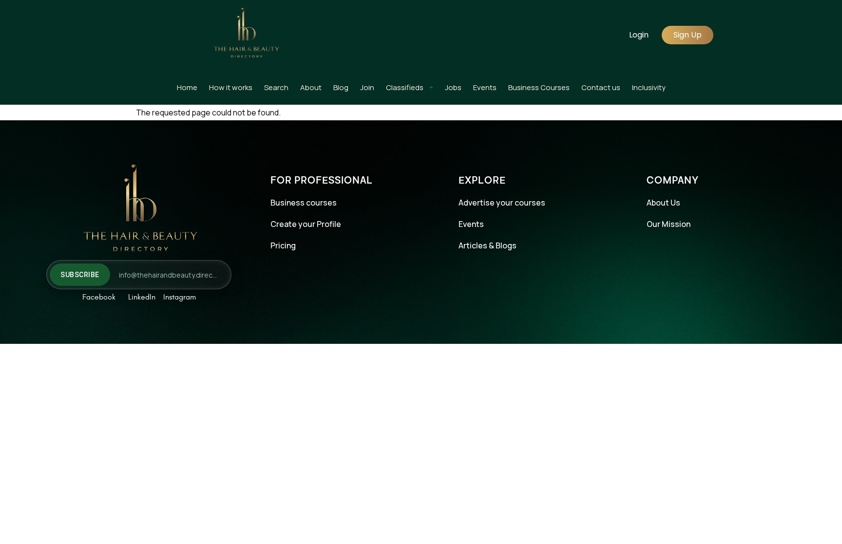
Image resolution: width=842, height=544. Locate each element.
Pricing (283, 245)
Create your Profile (305, 224)
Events (485, 87)
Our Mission (668, 224)
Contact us (600, 87)
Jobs (453, 87)
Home (187, 87)
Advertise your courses (502, 202)
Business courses (303, 202)
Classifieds (404, 87)
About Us (663, 202)
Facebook (98, 297)
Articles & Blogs (488, 245)
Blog (340, 87)
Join (367, 87)
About (311, 87)
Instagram (179, 297)
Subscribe (79, 275)
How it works (230, 87)
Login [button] (639, 34)
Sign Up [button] (687, 34)
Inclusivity (649, 87)
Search (276, 87)
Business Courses (539, 87)
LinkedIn (141, 297)
